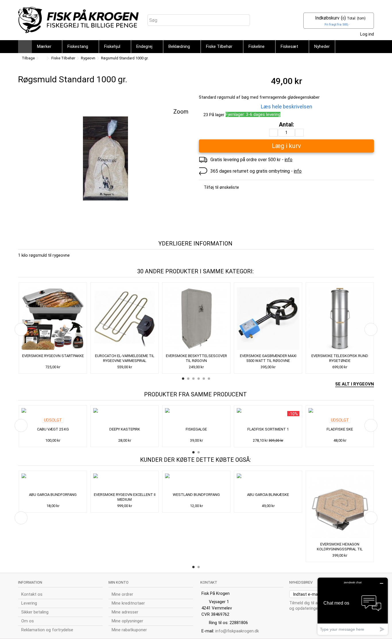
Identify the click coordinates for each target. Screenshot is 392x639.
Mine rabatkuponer (129, 629)
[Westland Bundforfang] (196, 482)
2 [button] (188, 378)
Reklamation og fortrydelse (47, 629)
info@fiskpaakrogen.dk (237, 631)
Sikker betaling (34, 612)
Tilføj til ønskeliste (221, 187)
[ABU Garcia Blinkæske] (268, 482)
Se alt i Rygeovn (354, 384)
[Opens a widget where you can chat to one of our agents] (352, 606)
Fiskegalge (196, 429)
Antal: (286, 124)
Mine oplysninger (127, 621)
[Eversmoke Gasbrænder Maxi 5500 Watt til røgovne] (268, 318)
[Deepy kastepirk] (124, 416)
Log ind (366, 34)
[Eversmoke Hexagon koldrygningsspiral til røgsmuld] (339, 507)
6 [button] (209, 378)
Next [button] (370, 329)
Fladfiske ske (340, 429)
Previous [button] (21, 329)
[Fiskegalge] (196, 416)
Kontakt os (31, 594)
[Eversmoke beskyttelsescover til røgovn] (196, 318)
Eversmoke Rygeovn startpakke (53, 356)
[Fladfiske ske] (339, 416)
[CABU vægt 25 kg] (53, 416)
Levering (29, 603)
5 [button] (204, 378)
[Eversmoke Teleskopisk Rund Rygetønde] (339, 318)
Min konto (118, 582)
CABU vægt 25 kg (53, 429)
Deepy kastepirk (124, 429)
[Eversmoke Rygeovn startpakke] (53, 318)
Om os (27, 621)
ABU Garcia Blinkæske (268, 494)
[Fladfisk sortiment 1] (268, 416)
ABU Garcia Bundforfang (53, 494)
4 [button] (198, 378)
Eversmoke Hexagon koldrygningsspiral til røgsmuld (340, 549)
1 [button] (183, 378)
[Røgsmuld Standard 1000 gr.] (105, 158)
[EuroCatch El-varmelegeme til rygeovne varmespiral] (124, 318)
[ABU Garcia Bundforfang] (53, 482)
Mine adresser (125, 612)
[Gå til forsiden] (42, 58)
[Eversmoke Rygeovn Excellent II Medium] (124, 482)
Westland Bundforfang (196, 494)
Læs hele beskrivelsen (286, 107)
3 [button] (193, 378)
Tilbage (28, 58)
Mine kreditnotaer (128, 603)
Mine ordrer (122, 594)
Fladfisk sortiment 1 (268, 429)
